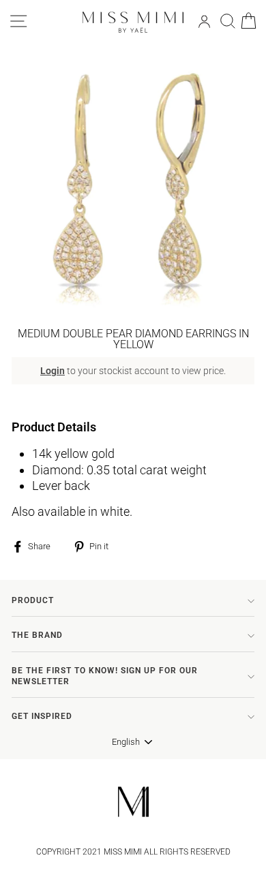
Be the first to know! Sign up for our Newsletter (105, 676)
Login (52, 370)
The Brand (37, 635)
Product (33, 600)
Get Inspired (42, 716)
